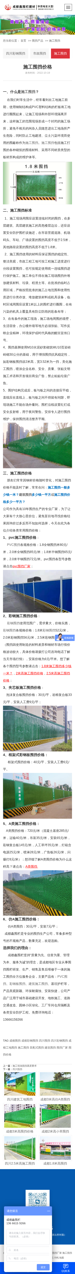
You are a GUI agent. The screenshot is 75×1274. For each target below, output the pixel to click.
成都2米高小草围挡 (55, 1131)
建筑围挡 (25, 494)
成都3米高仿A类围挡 (55, 1099)
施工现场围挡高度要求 (25, 1065)
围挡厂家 (62, 1047)
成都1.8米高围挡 (55, 1163)
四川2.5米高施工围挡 (20, 1163)
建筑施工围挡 (38, 983)
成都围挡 (15, 1040)
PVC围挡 (13, 544)
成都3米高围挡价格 (19, 1131)
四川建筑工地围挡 (20, 1099)
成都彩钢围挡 (29, 1040)
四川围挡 (44, 1040)
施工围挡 (54, 40)
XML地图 (59, 1257)
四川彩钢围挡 (15, 53)
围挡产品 (37, 40)
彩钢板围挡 (17, 983)
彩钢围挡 (13, 623)
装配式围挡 (37, 1047)
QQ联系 (65, 1271)
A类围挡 (31, 866)
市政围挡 (39, 53)
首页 (23, 40)
